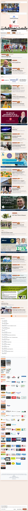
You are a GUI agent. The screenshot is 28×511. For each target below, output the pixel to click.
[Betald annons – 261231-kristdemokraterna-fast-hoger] (8, 439)
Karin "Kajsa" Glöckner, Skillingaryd (6, 344)
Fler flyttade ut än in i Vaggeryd (5, 339)
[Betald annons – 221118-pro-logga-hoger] (23, 455)
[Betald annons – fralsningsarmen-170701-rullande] (23, 416)
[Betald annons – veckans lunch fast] (23, 376)
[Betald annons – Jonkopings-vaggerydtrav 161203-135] (18, 450)
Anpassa (15, 509)
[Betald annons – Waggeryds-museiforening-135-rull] (23, 458)
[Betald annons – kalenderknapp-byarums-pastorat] (13, 420)
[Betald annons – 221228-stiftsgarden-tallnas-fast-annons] (14, 22)
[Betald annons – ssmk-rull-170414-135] (3, 450)
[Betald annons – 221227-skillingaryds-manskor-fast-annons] (18, 458)
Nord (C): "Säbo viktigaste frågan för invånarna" (7, 351)
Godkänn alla (24, 509)
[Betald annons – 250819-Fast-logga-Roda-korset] (3, 401)
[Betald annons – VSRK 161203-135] (23, 446)
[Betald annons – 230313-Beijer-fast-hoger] (3, 397)
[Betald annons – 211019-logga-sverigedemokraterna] (18, 439)
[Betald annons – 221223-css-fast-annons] (23, 80)
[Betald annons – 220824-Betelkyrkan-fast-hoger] (14, 416)
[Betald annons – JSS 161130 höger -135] (3, 429)
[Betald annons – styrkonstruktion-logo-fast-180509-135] (13, 434)
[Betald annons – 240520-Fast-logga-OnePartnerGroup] (14, 17)
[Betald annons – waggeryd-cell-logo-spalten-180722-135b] (23, 429)
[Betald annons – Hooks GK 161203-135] (3, 446)
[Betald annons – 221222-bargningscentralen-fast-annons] (3, 425)
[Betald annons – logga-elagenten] (14, 397)
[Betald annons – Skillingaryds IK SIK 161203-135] (23, 450)
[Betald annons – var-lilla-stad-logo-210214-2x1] (18, 397)
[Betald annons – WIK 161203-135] (13, 450)
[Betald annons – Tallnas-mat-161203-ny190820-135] (18, 377)
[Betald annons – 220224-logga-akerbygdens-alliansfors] (3, 420)
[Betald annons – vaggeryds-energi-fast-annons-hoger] (3, 468)
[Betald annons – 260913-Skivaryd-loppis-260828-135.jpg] (3, 363)
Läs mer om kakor (3, 509)
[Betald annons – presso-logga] (18, 429)
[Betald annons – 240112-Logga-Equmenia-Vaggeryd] (18, 415)
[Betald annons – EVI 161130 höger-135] (8, 434)
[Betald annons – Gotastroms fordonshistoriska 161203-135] (13, 463)
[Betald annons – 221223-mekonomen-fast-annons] (8, 425)
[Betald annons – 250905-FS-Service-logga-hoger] (14, 26)
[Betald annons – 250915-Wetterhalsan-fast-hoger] (18, 382)
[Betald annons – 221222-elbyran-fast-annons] (14, 382)
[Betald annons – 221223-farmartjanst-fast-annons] (8, 393)
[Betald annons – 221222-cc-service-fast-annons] (14, 425)
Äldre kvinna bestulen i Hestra (5, 346)
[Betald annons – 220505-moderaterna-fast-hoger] (23, 439)
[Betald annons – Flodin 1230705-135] (18, 412)
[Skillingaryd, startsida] (14, 30)
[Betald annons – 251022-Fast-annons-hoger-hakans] (3, 392)
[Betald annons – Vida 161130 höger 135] (14, 429)
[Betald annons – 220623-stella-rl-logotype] (8, 411)
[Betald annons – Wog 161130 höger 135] (18, 434)
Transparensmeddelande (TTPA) (24, 124)
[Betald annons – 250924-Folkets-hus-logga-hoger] (3, 406)
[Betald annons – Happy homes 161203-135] (8, 397)
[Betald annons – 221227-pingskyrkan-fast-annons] (23, 420)
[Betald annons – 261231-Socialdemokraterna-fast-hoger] (14, 439)
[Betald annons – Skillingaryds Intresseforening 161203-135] (8, 455)
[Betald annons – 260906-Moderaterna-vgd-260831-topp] (14, 7)
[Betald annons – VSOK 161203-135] (8, 446)
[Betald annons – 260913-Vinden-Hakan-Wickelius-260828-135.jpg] (8, 363)
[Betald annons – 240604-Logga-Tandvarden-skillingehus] (8, 381)
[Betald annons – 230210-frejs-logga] (8, 405)
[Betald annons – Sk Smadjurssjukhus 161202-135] (23, 386)
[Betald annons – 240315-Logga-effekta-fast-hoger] (23, 382)
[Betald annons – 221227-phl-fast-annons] (5, 80)
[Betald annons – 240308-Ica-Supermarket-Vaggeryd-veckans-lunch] (14, 377)
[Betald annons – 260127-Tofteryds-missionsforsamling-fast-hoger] (8, 420)
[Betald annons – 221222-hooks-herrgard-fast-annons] (8, 377)
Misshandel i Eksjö (4, 353)
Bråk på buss (3, 330)
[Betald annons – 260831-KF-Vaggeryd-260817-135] (8, 371)
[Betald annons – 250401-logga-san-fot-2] (3, 387)
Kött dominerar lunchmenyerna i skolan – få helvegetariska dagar (10, 337)
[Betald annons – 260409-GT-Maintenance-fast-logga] (18, 386)
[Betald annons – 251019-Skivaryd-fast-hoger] (8, 463)
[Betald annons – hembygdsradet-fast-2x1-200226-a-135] (3, 458)
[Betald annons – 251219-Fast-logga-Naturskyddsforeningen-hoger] (3, 454)
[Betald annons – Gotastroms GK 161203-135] (18, 446)
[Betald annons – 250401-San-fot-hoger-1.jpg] (13, 393)
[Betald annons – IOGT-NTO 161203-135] (18, 463)
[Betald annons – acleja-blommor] (23, 397)
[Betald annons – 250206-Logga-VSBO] (23, 412)
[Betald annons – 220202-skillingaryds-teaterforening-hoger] (8, 459)
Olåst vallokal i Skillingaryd (5, 323)
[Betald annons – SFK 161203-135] (14, 446)
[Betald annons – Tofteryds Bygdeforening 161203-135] (14, 455)
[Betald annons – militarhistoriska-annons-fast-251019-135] (13, 458)
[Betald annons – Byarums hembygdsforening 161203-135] (3, 463)
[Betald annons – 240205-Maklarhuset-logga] (14, 411)
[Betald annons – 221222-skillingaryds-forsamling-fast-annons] (8, 415)
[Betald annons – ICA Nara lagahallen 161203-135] (3, 377)
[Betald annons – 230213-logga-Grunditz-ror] (14, 80)
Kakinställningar (14, 478)
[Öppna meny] (27, 30)
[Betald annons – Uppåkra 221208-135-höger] (8, 429)
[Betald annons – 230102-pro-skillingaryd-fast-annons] (18, 455)
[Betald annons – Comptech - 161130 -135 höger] (3, 434)
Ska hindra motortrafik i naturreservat (6, 332)
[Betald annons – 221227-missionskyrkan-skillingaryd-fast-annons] (3, 416)
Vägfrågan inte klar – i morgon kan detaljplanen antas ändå (9, 325)
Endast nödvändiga (19, 509)
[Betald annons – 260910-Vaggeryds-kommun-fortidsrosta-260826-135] (3, 371)
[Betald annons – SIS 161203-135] (8, 450)
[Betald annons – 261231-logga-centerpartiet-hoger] (3, 439)
